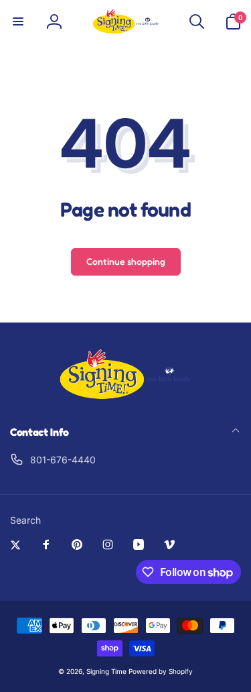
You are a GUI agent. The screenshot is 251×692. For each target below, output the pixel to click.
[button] (18, 21)
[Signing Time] (126, 396)
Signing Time (106, 671)
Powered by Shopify (161, 671)
